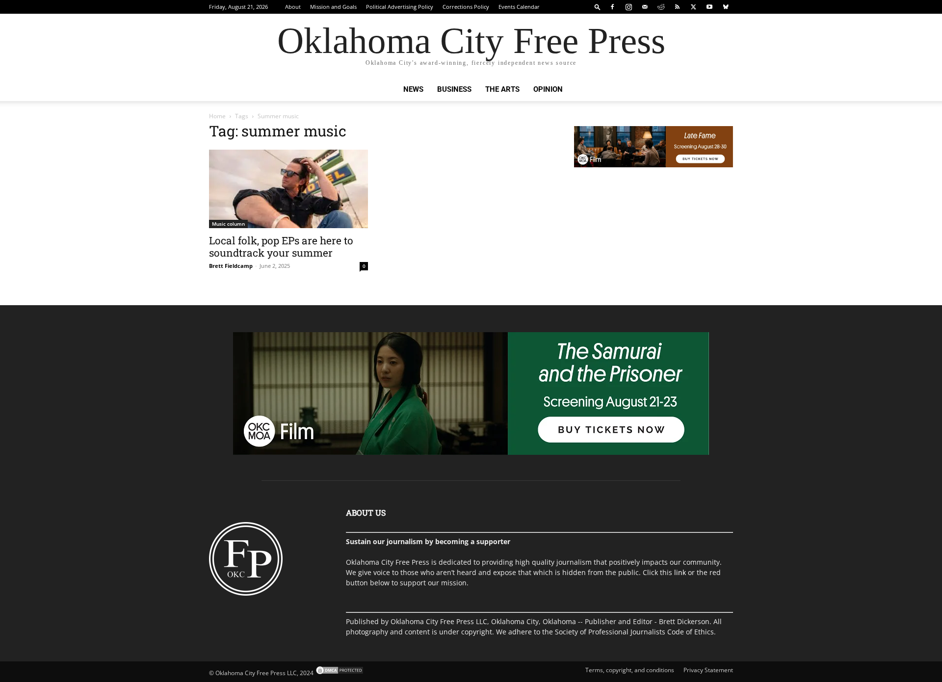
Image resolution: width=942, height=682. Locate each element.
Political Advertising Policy (399, 6)
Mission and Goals (333, 6)
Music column (228, 223)
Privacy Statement (708, 670)
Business (454, 89)
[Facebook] (612, 7)
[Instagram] (628, 7)
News (413, 89)
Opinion (548, 89)
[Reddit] (661, 7)
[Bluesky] (725, 7)
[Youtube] (709, 7)
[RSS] (677, 7)
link (680, 572)
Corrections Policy (466, 6)
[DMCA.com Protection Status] (339, 673)
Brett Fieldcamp (231, 265)
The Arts (502, 89)
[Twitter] (693, 7)
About (293, 6)
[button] (597, 6)
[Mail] (644, 7)
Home (217, 116)
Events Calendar (519, 6)
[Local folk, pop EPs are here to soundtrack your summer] (288, 189)
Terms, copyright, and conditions (629, 670)
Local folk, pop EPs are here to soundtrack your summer (281, 247)
